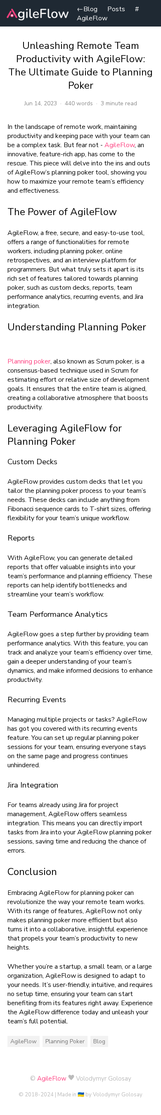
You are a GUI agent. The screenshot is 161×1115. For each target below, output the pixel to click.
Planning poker (28, 361)
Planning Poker (65, 1041)
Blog (87, 9)
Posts (116, 9)
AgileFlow (92, 18)
